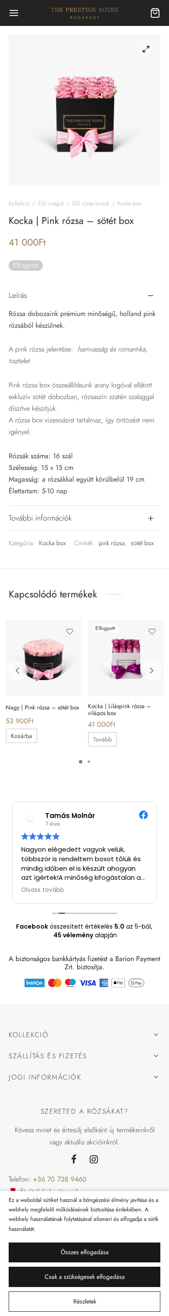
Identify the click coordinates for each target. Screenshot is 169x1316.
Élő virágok (51, 203)
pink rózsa (112, 543)
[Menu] (14, 13)
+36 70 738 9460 (60, 1179)
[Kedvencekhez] (70, 631)
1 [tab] (80, 761)
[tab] (84, 296)
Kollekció (19, 203)
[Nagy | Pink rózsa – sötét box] (43, 658)
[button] (21, 735)
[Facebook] (74, 1160)
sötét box (142, 543)
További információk (40, 518)
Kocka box (129, 203)
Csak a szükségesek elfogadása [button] (85, 1276)
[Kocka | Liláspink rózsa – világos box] (126, 658)
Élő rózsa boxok (90, 203)
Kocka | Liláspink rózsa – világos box (119, 709)
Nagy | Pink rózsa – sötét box (42, 707)
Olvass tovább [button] (27, 890)
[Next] (151, 670)
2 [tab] (89, 761)
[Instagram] (93, 1160)
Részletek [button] (84, 1301)
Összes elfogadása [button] (85, 1252)
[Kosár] (155, 13)
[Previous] (17, 670)
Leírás (18, 295)
